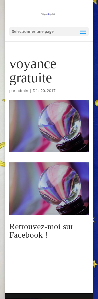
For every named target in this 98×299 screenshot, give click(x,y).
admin (22, 90)
